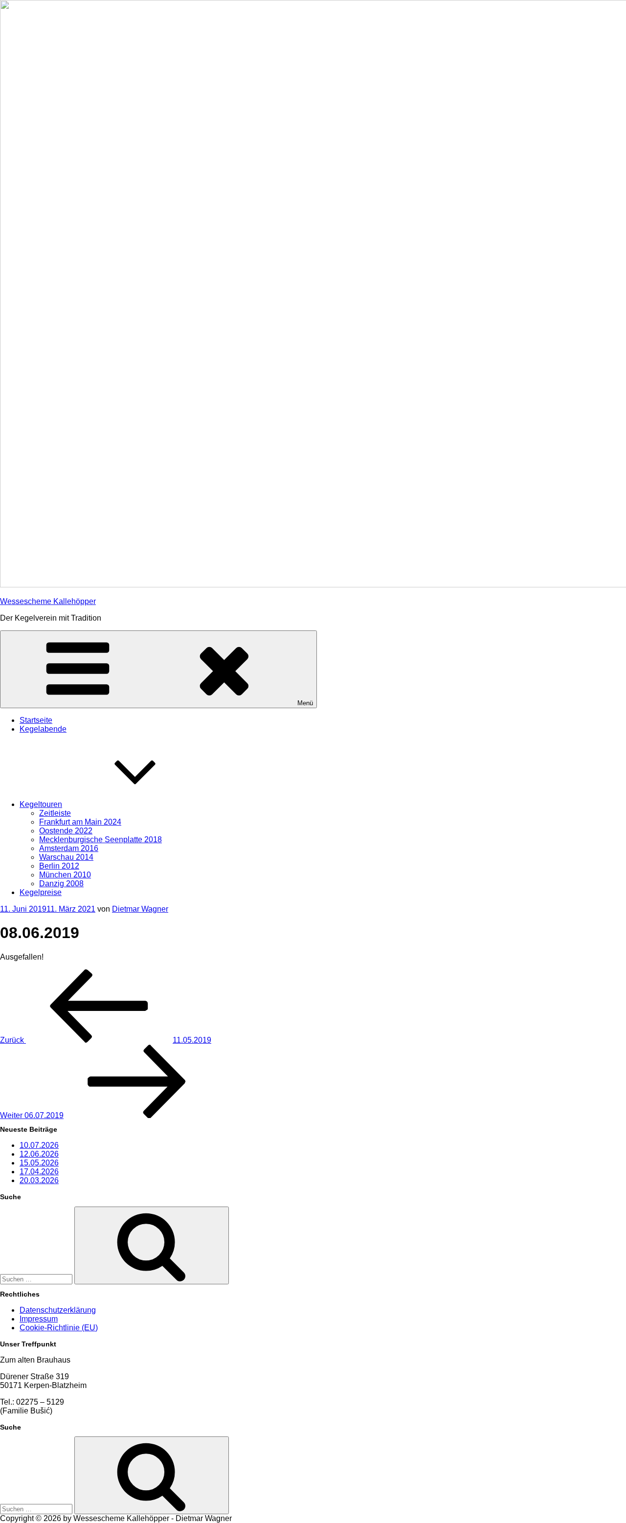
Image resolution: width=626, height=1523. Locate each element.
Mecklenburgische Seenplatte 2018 (100, 839)
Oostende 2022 (65, 831)
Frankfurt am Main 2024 (80, 822)
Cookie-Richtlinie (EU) (59, 1327)
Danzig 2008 (61, 883)
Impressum (39, 1319)
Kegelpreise (41, 892)
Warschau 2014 (66, 857)
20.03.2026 (39, 1180)
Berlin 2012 (59, 866)
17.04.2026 (39, 1171)
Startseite (36, 720)
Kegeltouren (41, 804)
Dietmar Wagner (140, 909)
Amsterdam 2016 (68, 848)
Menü (305, 703)
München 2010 (65, 875)
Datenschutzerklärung (58, 1310)
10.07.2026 (39, 1145)
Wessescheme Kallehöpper (48, 601)
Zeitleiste (55, 813)
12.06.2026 (39, 1154)
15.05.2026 (39, 1163)
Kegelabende (43, 729)
